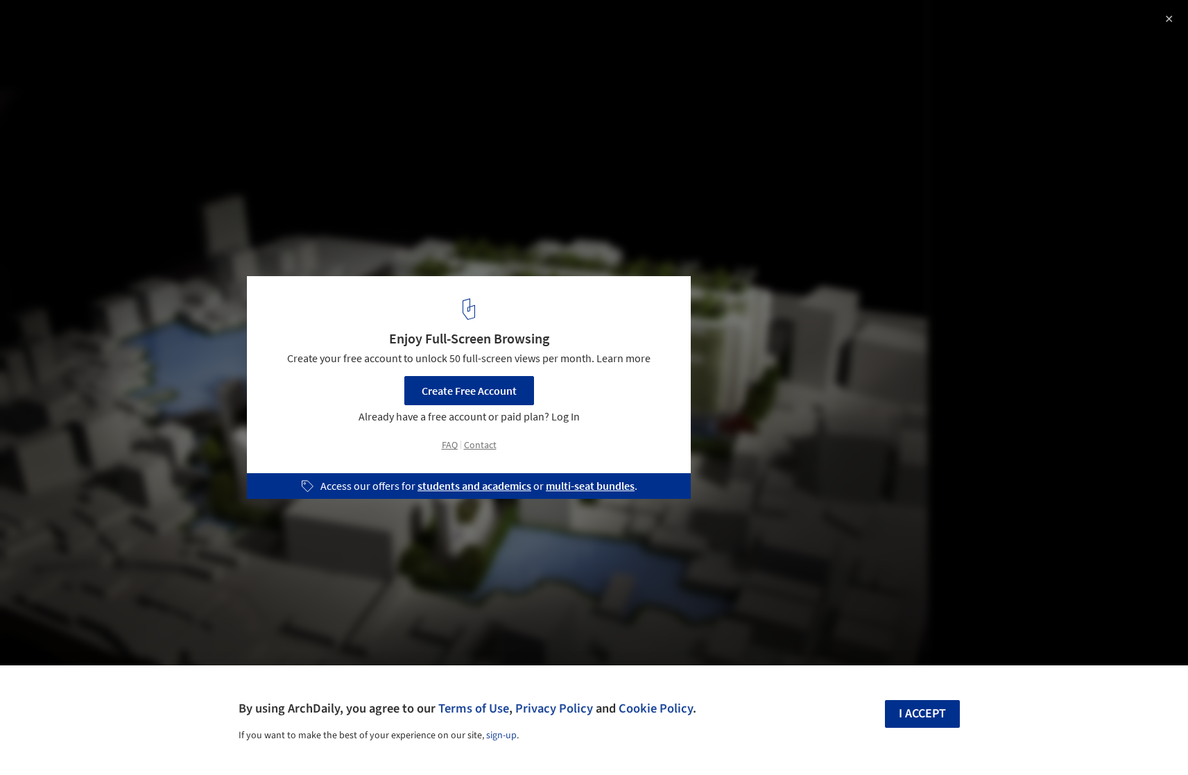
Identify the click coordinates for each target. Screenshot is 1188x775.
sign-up (501, 735)
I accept (922, 713)
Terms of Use (473, 708)
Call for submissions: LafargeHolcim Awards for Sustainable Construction (179, 37)
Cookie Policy (656, 708)
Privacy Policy (554, 708)
